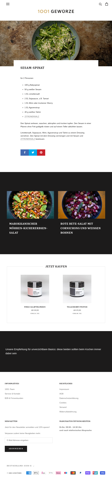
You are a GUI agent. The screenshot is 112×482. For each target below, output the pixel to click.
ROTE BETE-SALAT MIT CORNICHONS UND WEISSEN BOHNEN (81, 228)
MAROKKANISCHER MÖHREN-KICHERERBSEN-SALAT (28, 228)
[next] (105, 295)
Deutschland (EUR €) (19, 466)
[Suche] (100, 4)
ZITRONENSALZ (32, 116)
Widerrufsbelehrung (67, 412)
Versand (63, 407)
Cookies (62, 403)
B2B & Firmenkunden (14, 398)
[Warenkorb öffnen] (106, 4)
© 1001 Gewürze (14, 473)
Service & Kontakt (12, 394)
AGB (61, 394)
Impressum (64, 389)
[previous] (7, 295)
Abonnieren (16, 449)
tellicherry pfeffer (77, 307)
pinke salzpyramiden (34, 307)
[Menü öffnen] (7, 4)
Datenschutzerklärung (68, 398)
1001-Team (10, 389)
